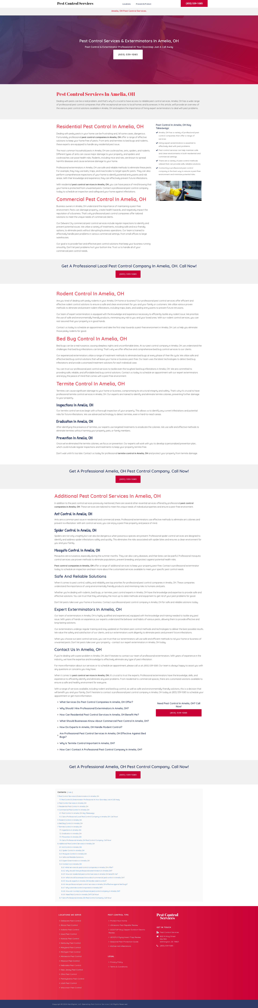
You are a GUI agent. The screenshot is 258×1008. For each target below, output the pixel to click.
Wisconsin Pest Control (71, 987)
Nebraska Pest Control (71, 965)
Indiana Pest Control (70, 929)
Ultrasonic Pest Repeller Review (124, 925)
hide (69, 792)
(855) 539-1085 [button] (194, 3)
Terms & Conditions (119, 966)
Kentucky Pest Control (71, 943)
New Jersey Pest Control (72, 970)
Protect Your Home (118, 921)
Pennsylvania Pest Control (72, 979)
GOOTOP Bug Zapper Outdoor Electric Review (127, 931)
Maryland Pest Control (71, 947)
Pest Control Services (75, 3)
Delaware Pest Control (71, 921)
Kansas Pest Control (70, 938)
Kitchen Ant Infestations (120, 946)
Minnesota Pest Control (71, 956)
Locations (126, 4)
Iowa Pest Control (69, 934)
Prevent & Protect (143, 4)
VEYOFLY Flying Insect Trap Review (125, 937)
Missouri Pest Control (70, 961)
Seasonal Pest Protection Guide (124, 941)
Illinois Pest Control (69, 925)
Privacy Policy (116, 962)
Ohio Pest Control (69, 974)
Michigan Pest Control (70, 952)
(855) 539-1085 (166, 946)
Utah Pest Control (69, 983)
